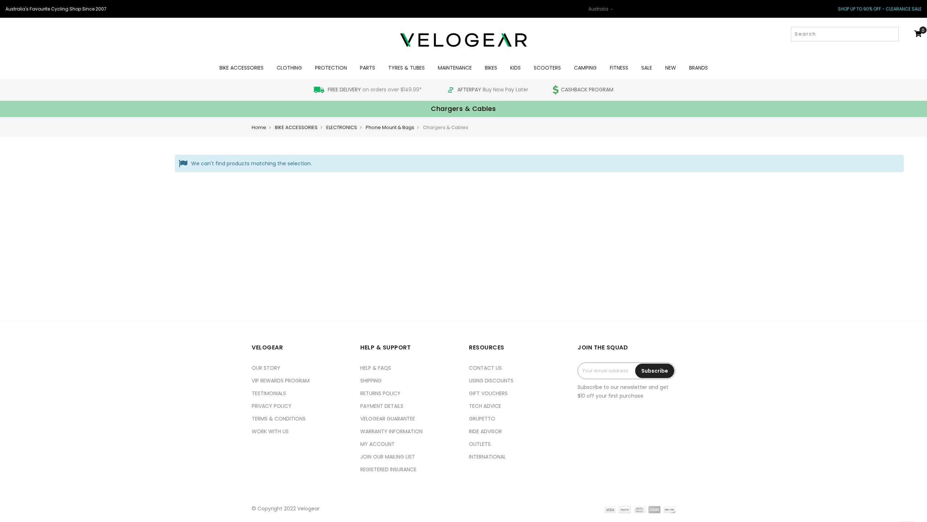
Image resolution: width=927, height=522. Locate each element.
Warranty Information (391, 431)
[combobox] (845, 34)
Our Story (266, 368)
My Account (377, 444)
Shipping (371, 380)
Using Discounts (491, 380)
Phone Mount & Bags (390, 127)
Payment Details (381, 406)
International (487, 456)
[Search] (892, 34)
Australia (598, 9)
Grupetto (482, 418)
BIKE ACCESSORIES (296, 127)
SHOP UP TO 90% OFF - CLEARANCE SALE (880, 9)
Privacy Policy (271, 406)
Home (259, 127)
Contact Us (485, 368)
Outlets (480, 444)
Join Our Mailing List (387, 456)
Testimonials (269, 393)
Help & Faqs (375, 368)
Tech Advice (485, 406)
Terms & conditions (279, 418)
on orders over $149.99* (375, 89)
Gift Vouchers (488, 393)
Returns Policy (380, 393)
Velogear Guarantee (387, 418)
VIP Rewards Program (281, 380)
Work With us (270, 431)
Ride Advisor (485, 431)
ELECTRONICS (341, 127)
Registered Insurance (388, 469)
